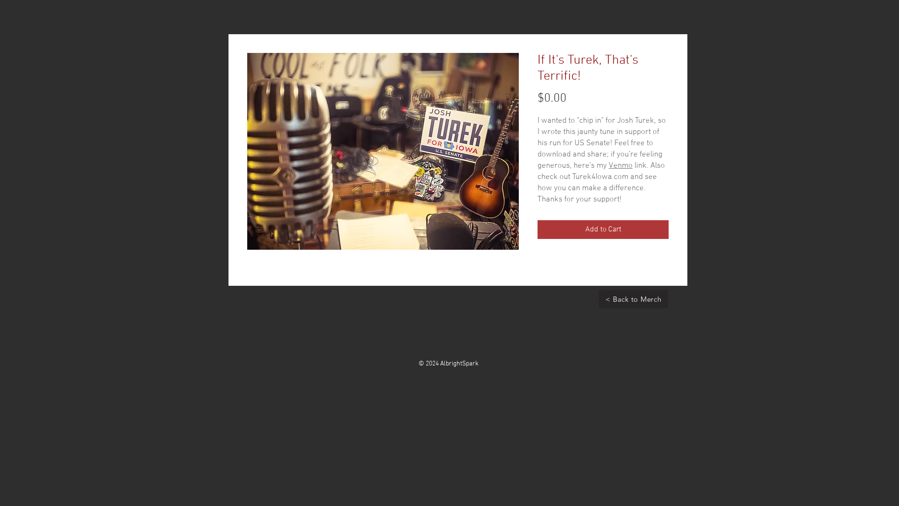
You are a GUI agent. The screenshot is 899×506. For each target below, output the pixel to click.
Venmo (621, 166)
